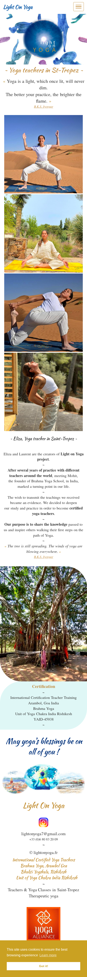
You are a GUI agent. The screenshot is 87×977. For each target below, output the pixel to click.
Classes (44, 890)
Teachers (15, 890)
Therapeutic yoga (43, 896)
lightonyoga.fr (46, 852)
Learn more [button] (48, 955)
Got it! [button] (43, 966)
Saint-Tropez (68, 890)
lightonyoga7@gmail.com (43, 833)
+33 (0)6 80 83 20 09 (43, 839)
